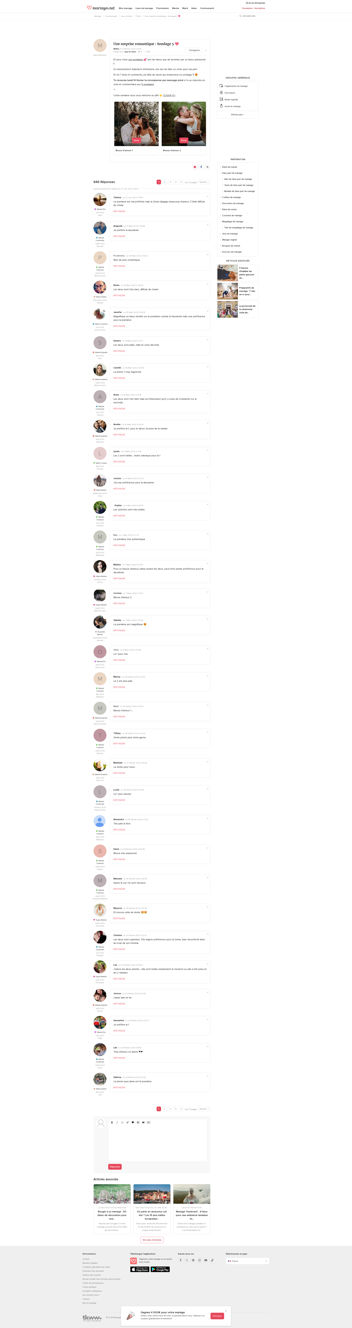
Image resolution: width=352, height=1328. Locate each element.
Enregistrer (194, 50)
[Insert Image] (138, 1122)
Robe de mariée (229, 167)
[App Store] (139, 1271)
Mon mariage (125, 8)
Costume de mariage (232, 215)
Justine (117, 478)
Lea (115, 965)
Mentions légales (90, 1263)
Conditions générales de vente (96, 1267)
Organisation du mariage (236, 86)
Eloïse (116, 285)
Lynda (116, 451)
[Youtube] (205, 1260)
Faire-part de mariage (232, 173)
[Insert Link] (128, 1122)
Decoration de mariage (233, 203)
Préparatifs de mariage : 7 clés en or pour (247, 291)
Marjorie (117, 908)
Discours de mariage (232, 251)
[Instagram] (199, 1260)
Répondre (115, 1166)
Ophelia (117, 620)
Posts (138, 16)
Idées (194, 8)
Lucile (116, 789)
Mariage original (229, 239)
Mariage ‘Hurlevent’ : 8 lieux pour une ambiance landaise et (192, 1215)
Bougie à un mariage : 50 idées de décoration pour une (112, 1215)
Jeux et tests (126, 16)
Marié (185, 8)
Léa (115, 1047)
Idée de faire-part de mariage (238, 179)
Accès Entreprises (256, 3)
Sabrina (117, 1077)
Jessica (117, 993)
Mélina (116, 49)
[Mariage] (101, 8)
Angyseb (117, 226)
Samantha (118, 1020)
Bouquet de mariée (231, 245)
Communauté (207, 8)
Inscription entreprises (92, 1291)
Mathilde (117, 762)
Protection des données (93, 1271)
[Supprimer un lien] (122, 1122)
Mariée (175, 8)
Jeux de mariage (230, 233)
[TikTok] (212, 1260)
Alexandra (118, 819)
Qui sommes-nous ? (91, 1295)
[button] (195, 167)
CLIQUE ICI (169, 95)
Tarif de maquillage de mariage (238, 227)
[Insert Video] (143, 1122)
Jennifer (117, 312)
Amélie (116, 424)
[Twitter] (186, 1260)
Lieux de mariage (144, 8)
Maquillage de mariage (232, 221)
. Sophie (117, 505)
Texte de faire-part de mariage (238, 185)
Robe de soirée (229, 209)
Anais (116, 394)
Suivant (203, 182)
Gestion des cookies (91, 1275)
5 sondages (147, 84)
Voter (136, 140)
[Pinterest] (193, 1260)
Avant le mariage (233, 106)
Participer (217, 1316)
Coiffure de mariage (231, 197)
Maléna (117, 564)
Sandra (117, 340)
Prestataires (162, 8)
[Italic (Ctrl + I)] (117, 1122)
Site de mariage (89, 1303)
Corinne (117, 593)
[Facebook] (180, 1260)
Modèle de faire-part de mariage (239, 191)
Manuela (117, 878)
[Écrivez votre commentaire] (158, 1142)
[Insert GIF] (148, 1122)
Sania (116, 849)
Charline (117, 935)
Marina (116, 676)
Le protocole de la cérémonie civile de (247, 309)
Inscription (259, 8)
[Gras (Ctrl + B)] (112, 1122)
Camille (117, 367)
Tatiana (117, 197)
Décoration (230, 92)
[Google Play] (160, 1271)
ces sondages (136, 59)
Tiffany (117, 733)
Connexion (247, 8)
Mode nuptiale (231, 99)
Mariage (97, 16)
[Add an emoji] (133, 1122)
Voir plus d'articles (152, 1240)
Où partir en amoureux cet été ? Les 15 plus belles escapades (152, 1215)
